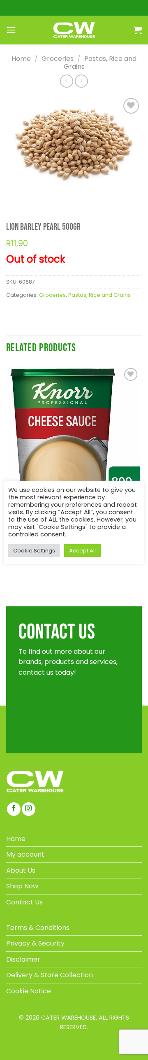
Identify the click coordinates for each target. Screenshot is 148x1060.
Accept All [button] (82, 550)
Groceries (58, 58)
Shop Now (22, 886)
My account (25, 854)
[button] (11, 30)
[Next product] (66, 81)
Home (21, 58)
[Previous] (13, 194)
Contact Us (24, 902)
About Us (20, 870)
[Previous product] (81, 81)
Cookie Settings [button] (34, 550)
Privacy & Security (35, 943)
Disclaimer (23, 959)
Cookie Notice (28, 991)
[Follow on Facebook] (14, 809)
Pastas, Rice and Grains (100, 62)
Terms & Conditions (37, 927)
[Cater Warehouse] (74, 30)
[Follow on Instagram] (28, 809)
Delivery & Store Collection (49, 975)
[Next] (35, 194)
